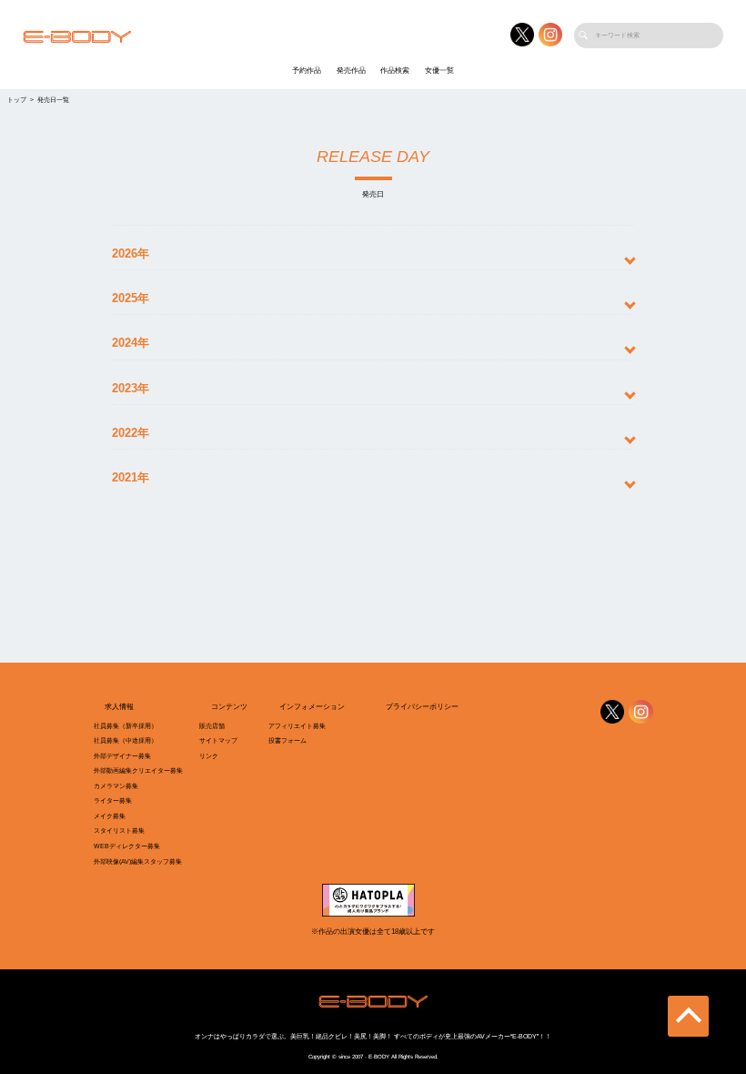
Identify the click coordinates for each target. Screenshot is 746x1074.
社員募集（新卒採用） (125, 726)
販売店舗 (212, 726)
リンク (208, 756)
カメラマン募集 (116, 786)
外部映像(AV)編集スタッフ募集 (138, 862)
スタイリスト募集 (119, 831)
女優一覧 (439, 70)
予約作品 (306, 70)
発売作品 (351, 70)
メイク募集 (110, 816)
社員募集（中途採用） (125, 741)
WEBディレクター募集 (127, 846)
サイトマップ (218, 741)
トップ (16, 100)
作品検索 (394, 70)
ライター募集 (113, 801)
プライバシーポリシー (422, 707)
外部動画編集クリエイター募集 (138, 771)
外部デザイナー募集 (122, 756)
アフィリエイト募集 (297, 726)
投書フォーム (287, 741)
